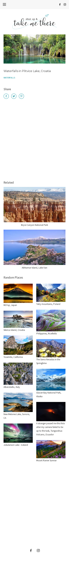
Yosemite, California (13, 357)
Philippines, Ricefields (46, 333)
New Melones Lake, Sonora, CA (17, 416)
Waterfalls (9, 77)
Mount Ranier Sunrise (46, 460)
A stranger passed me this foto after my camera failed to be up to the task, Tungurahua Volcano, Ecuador (50, 429)
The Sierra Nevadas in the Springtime (48, 361)
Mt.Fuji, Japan (10, 305)
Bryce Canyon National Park (34, 224)
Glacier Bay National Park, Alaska (48, 394)
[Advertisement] (34, 140)
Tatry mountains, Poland (48, 304)
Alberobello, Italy (12, 387)
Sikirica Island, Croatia (14, 330)
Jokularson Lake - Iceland (16, 444)
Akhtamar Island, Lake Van (34, 267)
